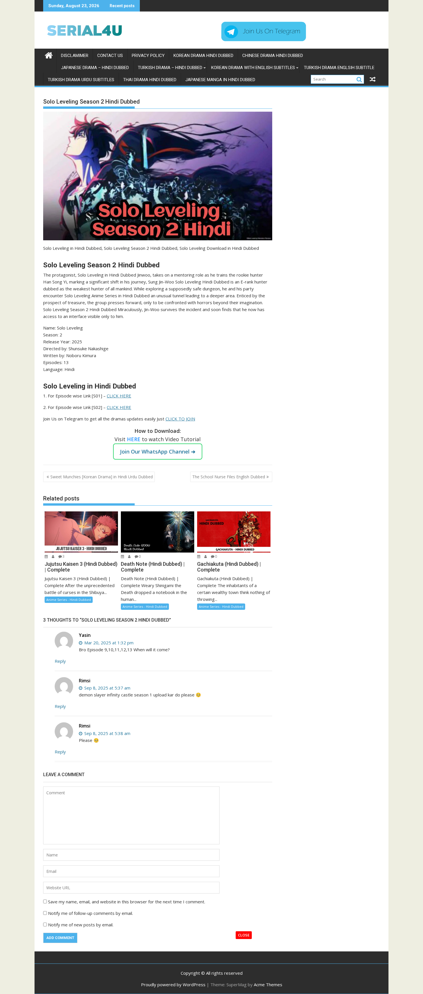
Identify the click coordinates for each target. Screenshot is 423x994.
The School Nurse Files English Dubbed (228, 476)
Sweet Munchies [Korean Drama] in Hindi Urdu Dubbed (101, 476)
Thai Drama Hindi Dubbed (149, 79)
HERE (134, 439)
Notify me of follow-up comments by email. (90, 913)
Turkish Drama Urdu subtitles (81, 79)
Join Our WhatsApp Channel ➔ (157, 451)
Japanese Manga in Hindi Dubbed (220, 79)
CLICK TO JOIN (180, 419)
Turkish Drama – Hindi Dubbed (170, 67)
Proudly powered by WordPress (173, 984)
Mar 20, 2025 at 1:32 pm (108, 642)
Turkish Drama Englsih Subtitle (339, 67)
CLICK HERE (119, 396)
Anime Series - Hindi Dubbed (68, 599)
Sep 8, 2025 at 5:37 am (106, 688)
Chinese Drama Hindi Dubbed (272, 55)
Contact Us (110, 55)
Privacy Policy (148, 55)
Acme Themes (268, 984)
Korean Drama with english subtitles (253, 67)
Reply (60, 661)
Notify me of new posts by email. (80, 925)
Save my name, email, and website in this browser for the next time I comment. (126, 901)
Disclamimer (74, 55)
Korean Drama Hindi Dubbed (203, 55)
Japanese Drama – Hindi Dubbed (95, 67)
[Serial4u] (48, 54)
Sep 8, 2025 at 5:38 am (106, 733)
